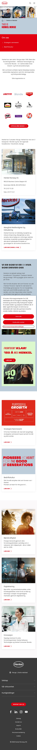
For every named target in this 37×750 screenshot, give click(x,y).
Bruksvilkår (18, 729)
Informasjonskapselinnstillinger (13, 326)
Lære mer (9, 360)
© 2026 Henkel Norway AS (18, 742)
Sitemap (18, 718)
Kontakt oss (17, 704)
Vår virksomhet (8, 686)
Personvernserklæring (18, 732)
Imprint (18, 725)
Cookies (18, 736)
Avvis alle (18, 316)
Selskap (5, 680)
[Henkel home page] (2, 21)
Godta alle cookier (18, 322)
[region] (18, 312)
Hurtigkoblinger (8, 693)
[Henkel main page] (4, 3)
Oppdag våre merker (18, 126)
